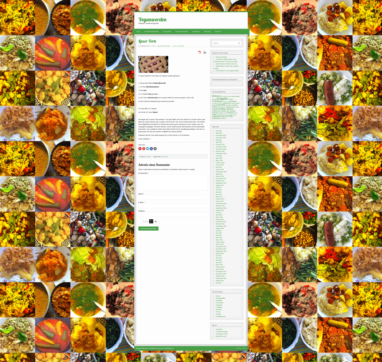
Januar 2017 (220, 201)
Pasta (220, 113)
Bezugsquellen (220, 298)
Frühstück (217, 101)
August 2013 (220, 280)
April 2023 (219, 133)
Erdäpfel (222, 98)
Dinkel (237, 96)
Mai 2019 (219, 167)
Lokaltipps (219, 307)
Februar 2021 (220, 144)
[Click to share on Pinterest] (140, 148)
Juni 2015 (219, 233)
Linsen (223, 111)
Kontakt (218, 31)
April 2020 (219, 158)
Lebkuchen (216, 111)
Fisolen (230, 99)
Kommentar (143, 173)
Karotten (221, 105)
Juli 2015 (218, 231)
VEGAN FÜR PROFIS (181, 31)
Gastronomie (226, 101)
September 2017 (221, 183)
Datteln (233, 96)
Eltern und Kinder (221, 57)
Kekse (214, 107)
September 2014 (221, 251)
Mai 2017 (219, 192)
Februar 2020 (220, 162)
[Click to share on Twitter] (147, 148)
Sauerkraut (220, 115)
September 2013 (221, 278)
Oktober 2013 (220, 276)
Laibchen (229, 109)
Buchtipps (219, 300)
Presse (235, 113)
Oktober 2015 (220, 224)
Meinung (218, 309)
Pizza (224, 113)
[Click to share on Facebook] (151, 148)
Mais (228, 111)
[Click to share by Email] (155, 148)
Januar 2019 (220, 169)
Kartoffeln (234, 105)
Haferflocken (227, 103)
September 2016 (221, 208)
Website (141, 211)
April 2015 (219, 237)
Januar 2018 (220, 176)
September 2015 (221, 226)
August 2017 (220, 185)
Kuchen (215, 109)
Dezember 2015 (221, 221)
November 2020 (221, 149)
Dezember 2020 (221, 147)
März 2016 (219, 217)
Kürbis (222, 109)
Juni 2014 (219, 258)
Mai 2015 (219, 235)
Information (219, 303)
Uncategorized (220, 316)
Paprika (215, 113)
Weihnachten (216, 118)
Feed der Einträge (221, 331)
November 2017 (221, 178)
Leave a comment (178, 46)
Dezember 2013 (221, 271)
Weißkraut (223, 118)
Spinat (226, 115)
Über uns (207, 31)
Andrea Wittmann (165, 46)
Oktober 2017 (220, 181)
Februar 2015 (220, 242)
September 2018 (221, 172)
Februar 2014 (220, 267)
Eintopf (214, 99)
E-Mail (141, 202)
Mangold (232, 111)
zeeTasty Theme (241, 348)
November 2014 (221, 249)
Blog (138, 31)
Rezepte (148, 156)
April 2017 (219, 194)
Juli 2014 (218, 255)
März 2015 (219, 240)
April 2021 (219, 142)
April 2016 (219, 215)
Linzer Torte (164, 156)
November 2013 (221, 274)
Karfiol (214, 105)
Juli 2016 (218, 212)
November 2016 (221, 203)
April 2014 (219, 262)
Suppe (231, 115)
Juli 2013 (218, 283)
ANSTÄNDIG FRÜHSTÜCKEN (226, 64)
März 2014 (219, 265)
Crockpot (224, 96)
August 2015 (220, 228)
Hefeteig (233, 103)
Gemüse (232, 101)
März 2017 (219, 197)
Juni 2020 (219, 156)
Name (141, 194)
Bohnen (216, 96)
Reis (214, 115)
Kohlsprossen (230, 107)
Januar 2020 (220, 165)
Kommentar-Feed (222, 334)
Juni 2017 (219, 190)
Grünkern (219, 103)
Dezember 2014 (221, 246)
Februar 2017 (220, 199)
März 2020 (219, 160)
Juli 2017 (218, 187)
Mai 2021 (219, 140)
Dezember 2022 (221, 135)
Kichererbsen (221, 107)
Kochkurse (167, 31)
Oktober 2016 (220, 206)
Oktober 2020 (220, 151)
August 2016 (220, 210)
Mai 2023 (219, 131)
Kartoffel (228, 105)
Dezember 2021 (221, 137)
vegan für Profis (227, 116)
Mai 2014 (219, 260)
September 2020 (221, 153)
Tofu (234, 115)
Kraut (237, 107)
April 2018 (219, 174)
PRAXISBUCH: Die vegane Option (227, 70)
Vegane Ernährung (151, 31)
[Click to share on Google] (143, 148)
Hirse (237, 103)
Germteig (214, 103)
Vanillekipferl (216, 116)
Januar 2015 (220, 244)
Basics (218, 296)
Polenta (230, 113)
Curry (228, 96)
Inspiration (219, 305)
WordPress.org (221, 336)
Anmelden (219, 329)
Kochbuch (196, 31)
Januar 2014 (220, 269)
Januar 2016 (220, 219)
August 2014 (220, 253)
